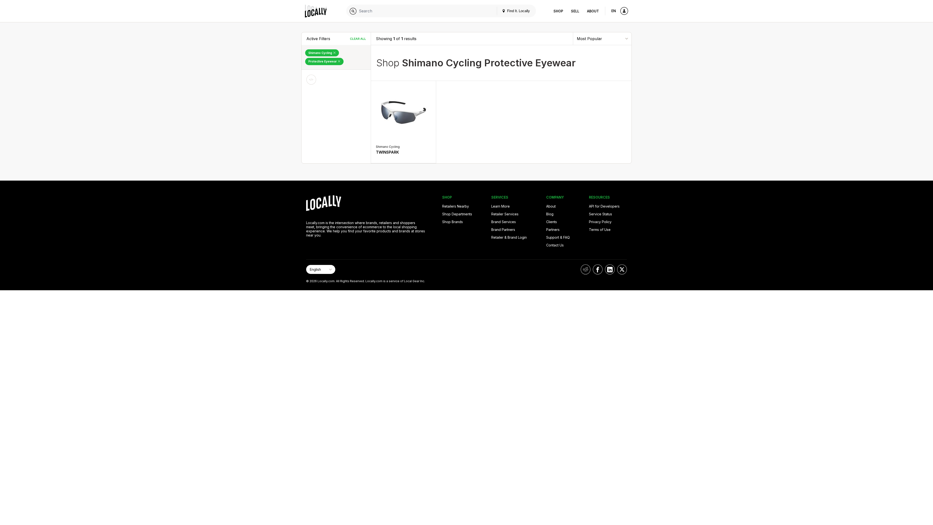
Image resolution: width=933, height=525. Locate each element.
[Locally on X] (622, 269)
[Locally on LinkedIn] (610, 269)
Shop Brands (452, 222)
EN (613, 11)
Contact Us (555, 245)
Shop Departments (457, 214)
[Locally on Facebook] (598, 269)
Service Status (600, 214)
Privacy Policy (600, 222)
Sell (575, 11)
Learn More (500, 206)
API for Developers (604, 206)
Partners (553, 230)
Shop (558, 11)
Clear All (358, 39)
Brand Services (503, 222)
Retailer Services (504, 214)
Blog (549, 214)
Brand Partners (503, 230)
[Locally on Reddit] (585, 269)
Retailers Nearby (455, 206)
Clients (551, 222)
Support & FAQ (558, 237)
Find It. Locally (518, 11)
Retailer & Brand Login (509, 237)
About (593, 11)
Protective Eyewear (322, 61)
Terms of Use (600, 230)
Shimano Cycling (320, 53)
